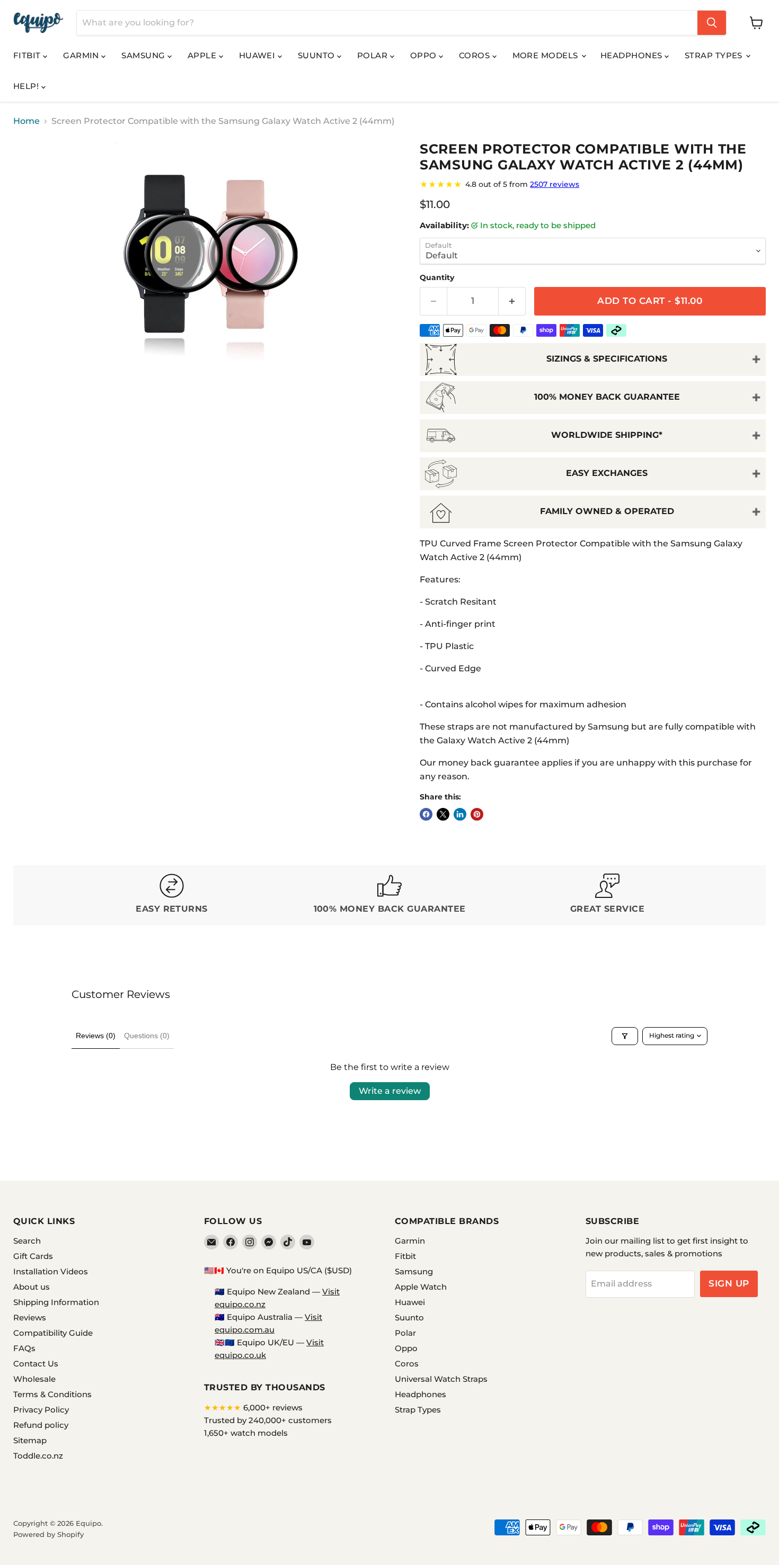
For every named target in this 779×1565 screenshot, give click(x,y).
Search (27, 1241)
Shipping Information (56, 1302)
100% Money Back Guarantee (607, 397)
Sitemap (30, 1440)
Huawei (258, 55)
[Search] (711, 23)
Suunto (317, 55)
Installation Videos (50, 1271)
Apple (203, 55)
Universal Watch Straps (441, 1379)
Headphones (632, 55)
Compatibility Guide (53, 1333)
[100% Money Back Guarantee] (390, 895)
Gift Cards (33, 1256)
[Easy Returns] (172, 895)
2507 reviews (554, 184)
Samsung (144, 55)
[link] (593, 184)
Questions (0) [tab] (147, 1035)
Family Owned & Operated (607, 511)
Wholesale (34, 1379)
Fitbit (28, 55)
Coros (475, 55)
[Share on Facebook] (426, 814)
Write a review (390, 1091)
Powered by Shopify (48, 1534)
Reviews (29, 1317)
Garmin (82, 55)
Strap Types (715, 55)
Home (26, 121)
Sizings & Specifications (606, 359)
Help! (27, 86)
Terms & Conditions (52, 1394)
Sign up (729, 1283)
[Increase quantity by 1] (512, 301)
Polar (373, 55)
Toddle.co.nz (38, 1456)
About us (31, 1287)
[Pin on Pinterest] (477, 814)
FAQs (24, 1348)
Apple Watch (421, 1287)
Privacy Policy (41, 1410)
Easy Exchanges (607, 473)
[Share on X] (443, 814)
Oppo (424, 55)
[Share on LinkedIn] (460, 814)
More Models (546, 55)
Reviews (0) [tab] (96, 1035)
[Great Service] (607, 895)
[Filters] (625, 1036)
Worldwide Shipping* (606, 435)
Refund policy (40, 1425)
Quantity (437, 277)
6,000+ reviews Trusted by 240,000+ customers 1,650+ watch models (268, 1420)
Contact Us (35, 1364)
